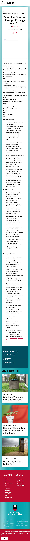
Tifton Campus (21, 483)
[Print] (16, 33)
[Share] (13, 33)
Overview (7, 480)
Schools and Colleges (8, 519)
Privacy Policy (8, 492)
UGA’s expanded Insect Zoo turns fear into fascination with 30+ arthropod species (14, 430)
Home (4, 11)
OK (4, 538)
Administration (9, 483)
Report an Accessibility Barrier (8, 525)
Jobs (6, 485)
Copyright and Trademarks (8, 523)
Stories (8, 11)
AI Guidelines (8, 497)
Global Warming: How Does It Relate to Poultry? (13, 462)
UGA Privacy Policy (22, 523)
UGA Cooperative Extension (20, 479)
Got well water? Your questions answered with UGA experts (13, 398)
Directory (22, 519)
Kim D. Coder (15, 26)
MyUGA (8, 521)
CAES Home (8, 478)
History (7, 481)
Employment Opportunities (22, 521)
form (2, 535)
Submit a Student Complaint (22, 525)
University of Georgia (15, 510)
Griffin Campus (21, 485)
